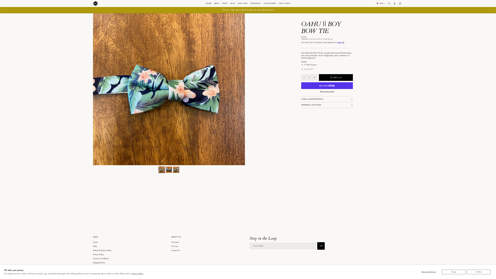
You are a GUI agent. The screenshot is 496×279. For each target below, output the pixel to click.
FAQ (95, 246)
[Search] (389, 3)
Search (95, 242)
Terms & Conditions (101, 258)
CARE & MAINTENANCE (312, 99)
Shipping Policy (99, 262)
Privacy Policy (98, 254)
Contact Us (175, 250)
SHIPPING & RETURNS (311, 105)
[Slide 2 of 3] (169, 170)
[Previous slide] (3, 10)
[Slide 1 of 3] (162, 170)
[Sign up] (321, 246)
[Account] (394, 3)
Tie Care (174, 246)
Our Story (175, 242)
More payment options (327, 91)
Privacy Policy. (138, 273)
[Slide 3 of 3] (176, 170)
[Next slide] (493, 10)
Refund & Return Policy (102, 250)
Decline (479, 272)
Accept (453, 272)
